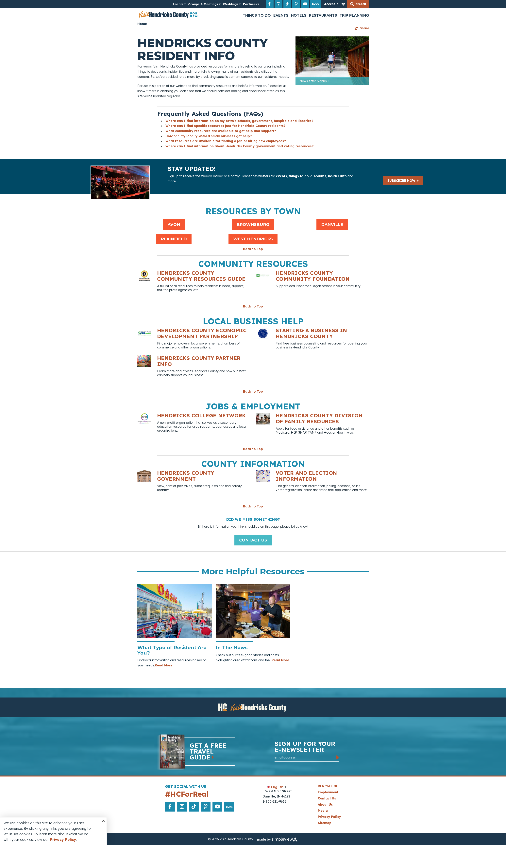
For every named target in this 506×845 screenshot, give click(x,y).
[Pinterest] (296, 4)
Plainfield (174, 239)
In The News (231, 647)
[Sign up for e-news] (337, 757)
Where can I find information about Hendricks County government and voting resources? (239, 146)
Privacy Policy (329, 817)
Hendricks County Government (185, 476)
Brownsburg (253, 224)
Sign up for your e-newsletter (305, 747)
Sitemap (324, 823)
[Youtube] (305, 4)
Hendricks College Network (201, 415)
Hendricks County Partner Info (199, 361)
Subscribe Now (401, 181)
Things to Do (257, 15)
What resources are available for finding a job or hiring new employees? (225, 141)
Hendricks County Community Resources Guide (201, 276)
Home (142, 24)
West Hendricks (253, 239)
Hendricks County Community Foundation (313, 276)
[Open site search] (358, 4)
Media (323, 811)
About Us (325, 804)
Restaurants (323, 15)
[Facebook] (270, 4)
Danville (332, 224)
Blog (315, 3)
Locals (178, 4)
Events (280, 15)
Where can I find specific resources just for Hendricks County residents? (225, 126)
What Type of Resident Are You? (172, 650)
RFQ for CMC (328, 786)
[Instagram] (278, 4)
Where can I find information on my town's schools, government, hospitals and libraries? (239, 121)
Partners (250, 4)
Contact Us (253, 540)
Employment (328, 792)
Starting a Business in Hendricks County (311, 333)
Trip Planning (354, 15)
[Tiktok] (287, 4)
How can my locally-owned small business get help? (208, 136)
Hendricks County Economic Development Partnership (202, 333)
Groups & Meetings (203, 4)
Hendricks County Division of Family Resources (319, 418)
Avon (174, 224)
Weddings (230, 4)
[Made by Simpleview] (277, 839)
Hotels (298, 15)
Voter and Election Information (306, 476)
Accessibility (334, 4)
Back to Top (253, 249)
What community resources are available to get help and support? (220, 131)
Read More (163, 665)
